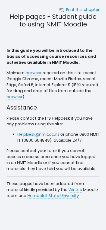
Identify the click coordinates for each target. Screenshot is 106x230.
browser (34, 72)
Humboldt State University (53, 195)
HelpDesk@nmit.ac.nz (38, 134)
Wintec (75, 189)
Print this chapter (82, 9)
